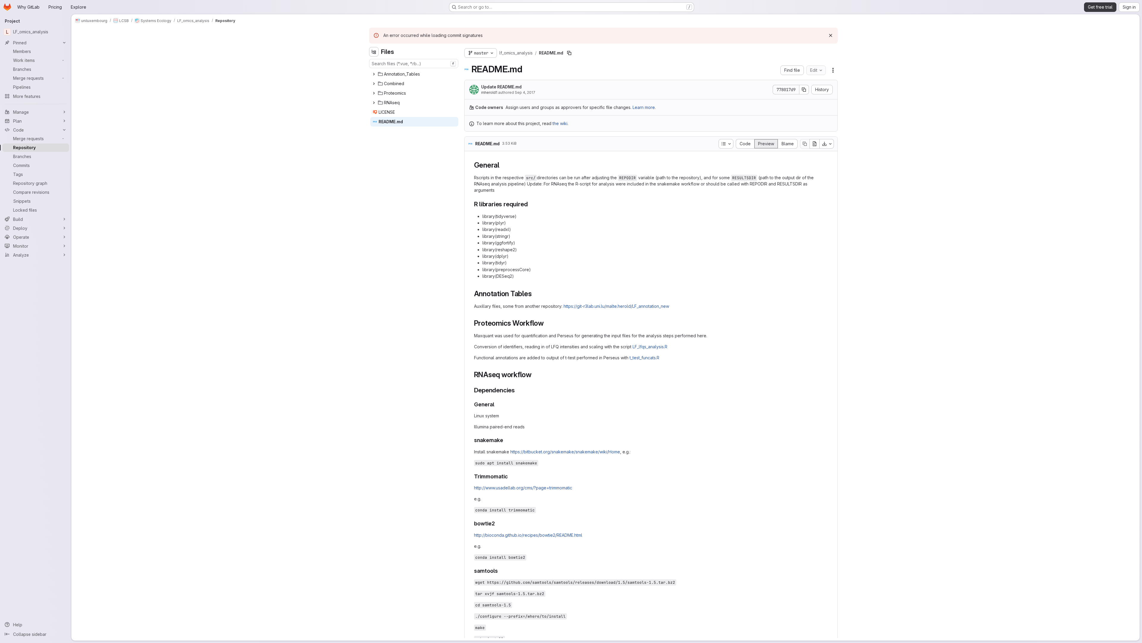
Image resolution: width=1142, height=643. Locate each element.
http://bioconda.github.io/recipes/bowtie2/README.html (528, 535)
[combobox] (413, 63)
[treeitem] (414, 74)
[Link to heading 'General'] (503, 165)
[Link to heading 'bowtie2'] (498, 523)
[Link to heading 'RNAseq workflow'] (535, 374)
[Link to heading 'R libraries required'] (531, 204)
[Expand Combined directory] (373, 83)
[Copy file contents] (805, 144)
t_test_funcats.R (644, 357)
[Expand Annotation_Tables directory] (373, 74)
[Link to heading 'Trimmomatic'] (511, 476)
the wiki (560, 123)
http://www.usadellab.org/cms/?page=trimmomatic (523, 487)
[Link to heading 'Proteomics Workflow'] (547, 323)
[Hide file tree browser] (374, 52)
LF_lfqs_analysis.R (650, 346)
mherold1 (489, 92)
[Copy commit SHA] (804, 89)
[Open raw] (814, 144)
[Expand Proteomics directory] (373, 93)
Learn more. (644, 107)
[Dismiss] (830, 35)
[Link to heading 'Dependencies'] (518, 390)
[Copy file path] (569, 53)
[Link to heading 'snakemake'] (506, 440)
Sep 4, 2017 (525, 92)
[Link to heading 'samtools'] (501, 571)
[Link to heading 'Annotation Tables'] (535, 293)
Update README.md (501, 86)
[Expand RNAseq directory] (373, 102)
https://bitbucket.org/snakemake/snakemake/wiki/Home (565, 451)
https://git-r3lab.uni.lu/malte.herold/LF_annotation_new (616, 306)
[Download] (827, 144)
